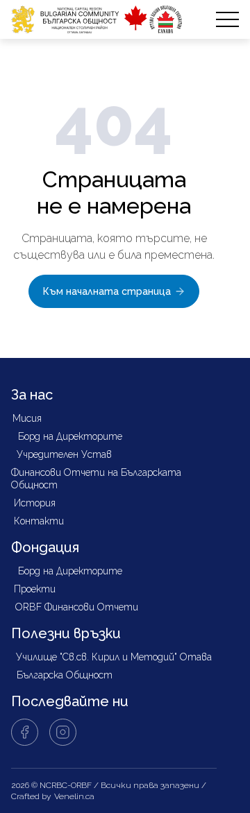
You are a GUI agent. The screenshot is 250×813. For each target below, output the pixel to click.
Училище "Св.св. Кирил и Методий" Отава (114, 656)
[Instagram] (62, 732)
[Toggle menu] (227, 19)
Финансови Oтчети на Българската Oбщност (96, 478)
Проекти (35, 588)
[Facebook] (24, 732)
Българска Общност (64, 675)
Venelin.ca (74, 796)
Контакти (39, 521)
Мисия (27, 418)
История (35, 502)
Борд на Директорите (70, 436)
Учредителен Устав (64, 454)
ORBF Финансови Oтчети (76, 607)
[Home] (96, 19)
